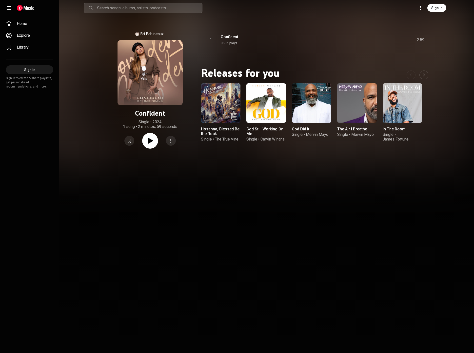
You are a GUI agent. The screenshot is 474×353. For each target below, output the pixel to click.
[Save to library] (129, 141)
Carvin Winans (272, 139)
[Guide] (9, 8)
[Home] (25, 8)
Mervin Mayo (317, 134)
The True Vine (226, 139)
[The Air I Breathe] (357, 103)
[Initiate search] (91, 8)
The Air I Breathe (352, 129)
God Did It (300, 129)
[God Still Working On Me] (266, 103)
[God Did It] (311, 103)
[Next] (424, 75)
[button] (129, 141)
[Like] (383, 39)
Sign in (436, 8)
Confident (229, 37)
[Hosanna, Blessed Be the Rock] (220, 103)
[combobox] (149, 8)
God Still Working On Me (264, 131)
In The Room (394, 129)
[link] (29, 24)
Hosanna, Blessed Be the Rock (220, 131)
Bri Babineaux (152, 34)
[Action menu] (171, 141)
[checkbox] (421, 40)
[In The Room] (402, 103)
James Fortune (396, 139)
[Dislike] (392, 39)
